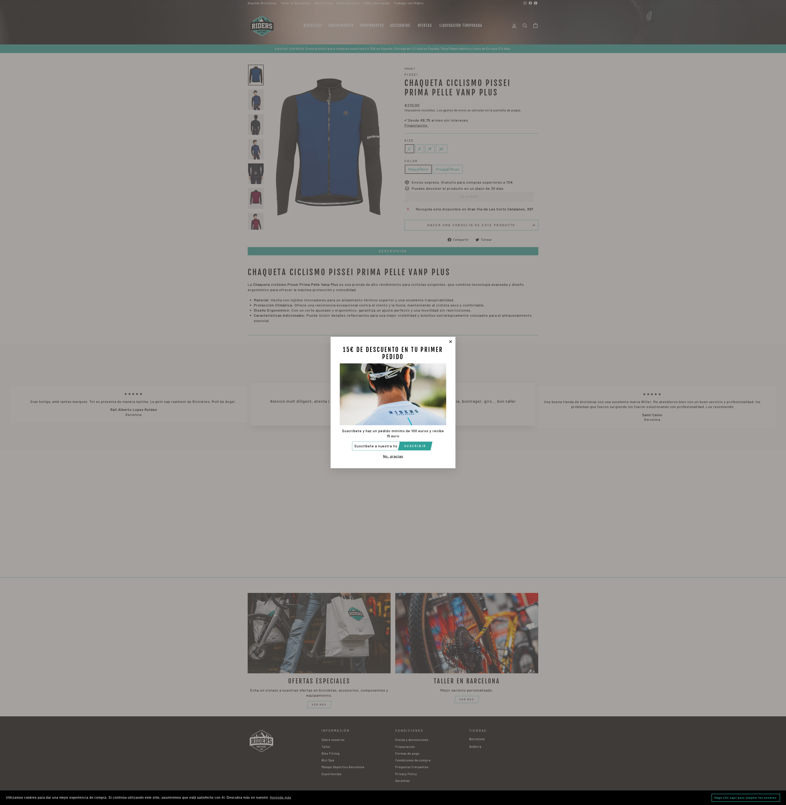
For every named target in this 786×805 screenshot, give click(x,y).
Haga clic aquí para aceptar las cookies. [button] (745, 797)
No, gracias (393, 456)
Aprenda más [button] (280, 797)
